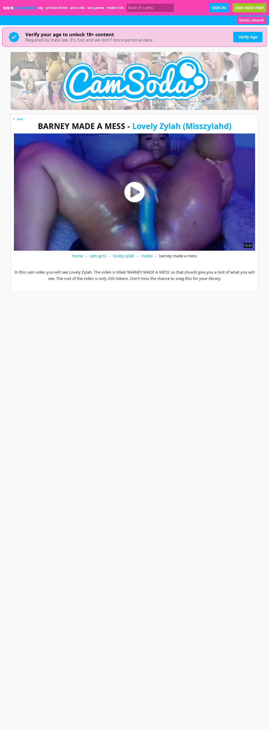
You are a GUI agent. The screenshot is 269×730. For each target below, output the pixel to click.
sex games (95, 8)
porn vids (77, 8)
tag (40, 8)
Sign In (219, 7)
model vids (115, 8)
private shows (57, 8)
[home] (19, 8)
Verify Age (248, 36)
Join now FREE (249, 7)
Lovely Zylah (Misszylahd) (181, 126)
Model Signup (251, 20)
